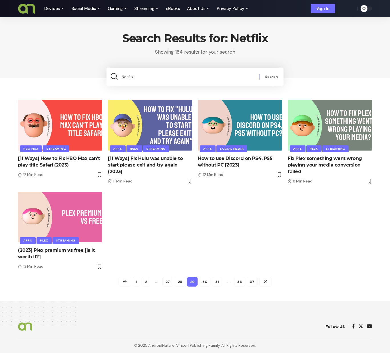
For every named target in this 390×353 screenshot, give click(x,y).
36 (239, 281)
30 (204, 281)
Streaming (56, 149)
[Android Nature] (26, 8)
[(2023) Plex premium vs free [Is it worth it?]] (60, 217)
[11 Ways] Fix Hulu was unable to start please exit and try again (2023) (145, 165)
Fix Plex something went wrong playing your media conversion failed (325, 165)
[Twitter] (360, 326)
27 (168, 281)
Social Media (232, 149)
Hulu (134, 149)
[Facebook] (353, 326)
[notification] (343, 8)
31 (217, 281)
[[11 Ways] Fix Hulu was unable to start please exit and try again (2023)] (150, 125)
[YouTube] (369, 326)
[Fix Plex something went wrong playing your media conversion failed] (330, 125)
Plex (314, 149)
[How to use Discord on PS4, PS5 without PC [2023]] (240, 125)
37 (252, 281)
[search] (352, 8)
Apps (117, 149)
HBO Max (31, 149)
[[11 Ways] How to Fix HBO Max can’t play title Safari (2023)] (60, 125)
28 (180, 281)
